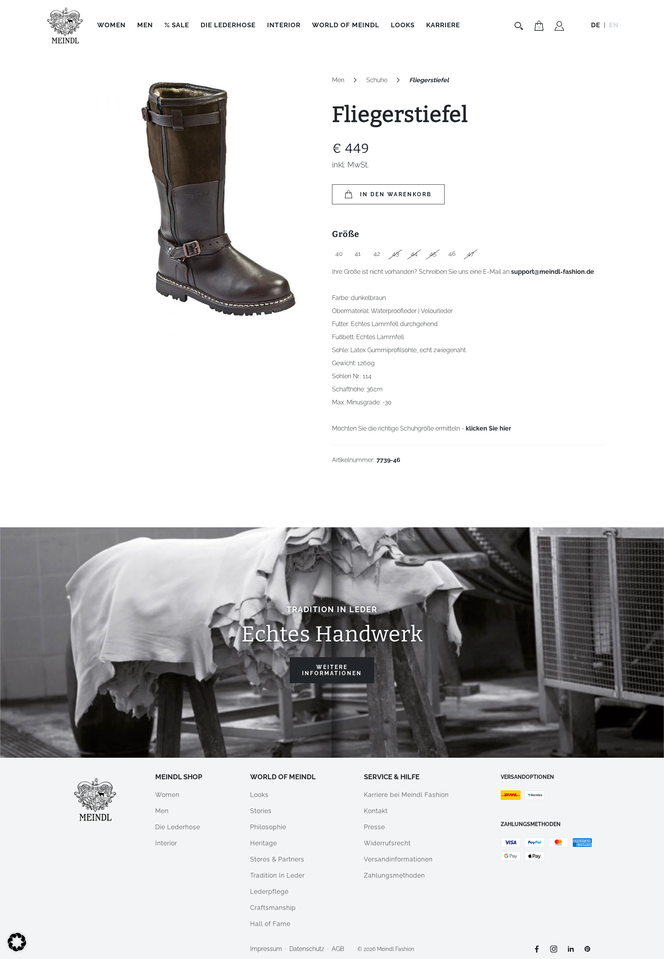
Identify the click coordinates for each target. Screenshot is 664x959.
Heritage (263, 843)
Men (145, 25)
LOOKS (403, 25)
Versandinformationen (398, 859)
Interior (283, 25)
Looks (259, 794)
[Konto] (559, 27)
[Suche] (519, 26)
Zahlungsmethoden (394, 875)
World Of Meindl (345, 25)
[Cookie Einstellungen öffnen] (17, 949)
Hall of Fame (270, 924)
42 (377, 253)
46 (452, 253)
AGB (338, 948)
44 (414, 253)
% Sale (176, 25)
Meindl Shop (178, 777)
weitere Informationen (332, 670)
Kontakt (376, 811)
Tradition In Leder (277, 875)
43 (395, 253)
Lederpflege (269, 891)
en (614, 25)
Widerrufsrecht (387, 843)
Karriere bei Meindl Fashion (406, 794)
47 (470, 253)
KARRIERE (443, 25)
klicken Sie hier (488, 428)
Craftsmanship (273, 907)
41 (358, 253)
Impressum (266, 948)
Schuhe (376, 80)
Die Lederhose (228, 25)
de (595, 25)
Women (111, 25)
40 (339, 253)
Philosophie (268, 827)
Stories (261, 811)
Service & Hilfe (392, 777)
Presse (374, 827)
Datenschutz (306, 948)
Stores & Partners (277, 859)
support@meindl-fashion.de (552, 271)
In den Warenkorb (396, 194)
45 (433, 253)
